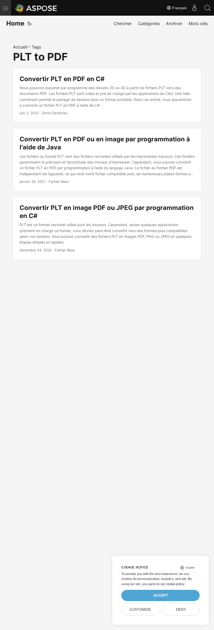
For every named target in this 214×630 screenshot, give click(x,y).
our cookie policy (172, 584)
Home (15, 23)
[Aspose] (36, 7)
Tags (36, 47)
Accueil (20, 47)
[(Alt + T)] (29, 23)
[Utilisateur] (194, 8)
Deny (181, 609)
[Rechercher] (207, 8)
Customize (140, 609)
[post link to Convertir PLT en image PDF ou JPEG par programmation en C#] (107, 228)
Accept (160, 595)
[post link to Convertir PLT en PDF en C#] (107, 95)
